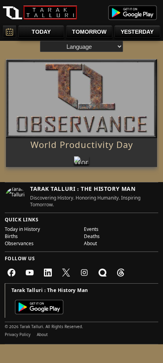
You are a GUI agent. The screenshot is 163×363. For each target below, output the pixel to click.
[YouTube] (29, 272)
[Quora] (102, 272)
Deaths (92, 237)
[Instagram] (84, 272)
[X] (66, 272)
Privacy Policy (17, 335)
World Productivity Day (81, 146)
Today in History (22, 230)
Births (11, 237)
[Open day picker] (9, 31)
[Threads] (120, 272)
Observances (19, 244)
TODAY (41, 32)
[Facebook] (11, 272)
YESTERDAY (137, 32)
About (90, 244)
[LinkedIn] (48, 272)
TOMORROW (89, 32)
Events (91, 230)
